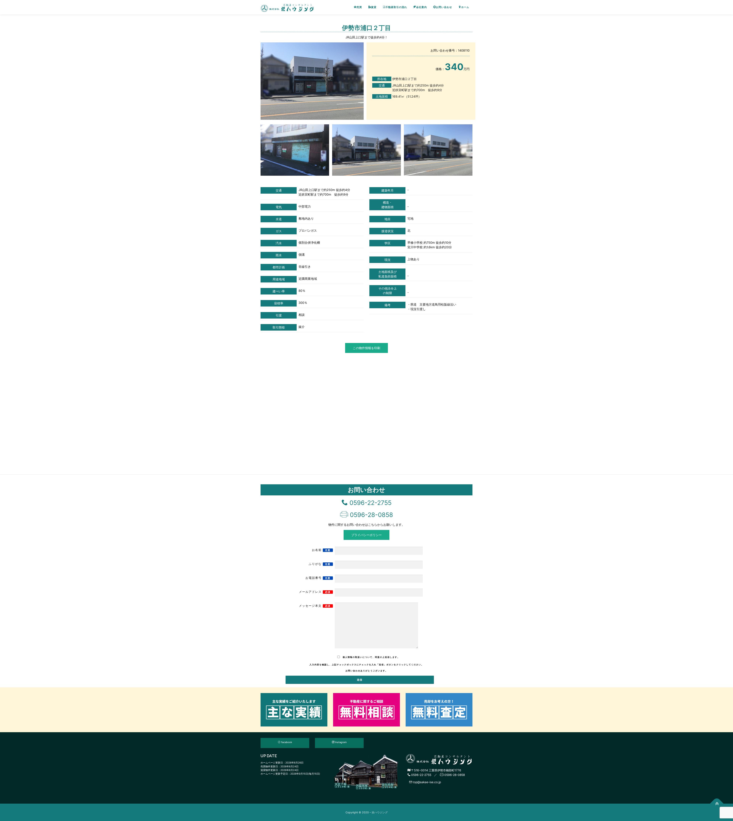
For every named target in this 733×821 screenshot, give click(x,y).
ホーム (465, 7)
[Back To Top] (717, 803)
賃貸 (373, 7)
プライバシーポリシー (366, 535)
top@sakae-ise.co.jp (426, 782)
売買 (359, 7)
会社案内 (421, 7)
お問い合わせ (444, 7)
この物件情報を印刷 (366, 348)
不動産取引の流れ (396, 7)
